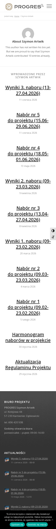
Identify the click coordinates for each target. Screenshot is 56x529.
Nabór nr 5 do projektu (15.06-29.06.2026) (28, 120)
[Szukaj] (41, 6)
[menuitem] (41, 6)
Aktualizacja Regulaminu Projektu (28, 364)
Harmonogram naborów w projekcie (28, 337)
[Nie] (52, 519)
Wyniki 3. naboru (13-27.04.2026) (28, 90)
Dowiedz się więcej (37, 524)
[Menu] (48, 6)
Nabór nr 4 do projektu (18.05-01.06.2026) (28, 153)
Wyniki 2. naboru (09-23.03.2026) (28, 184)
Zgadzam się (17, 524)
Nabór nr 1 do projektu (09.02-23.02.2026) (28, 307)
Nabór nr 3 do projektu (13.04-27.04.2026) (28, 214)
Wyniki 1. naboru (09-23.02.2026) (28, 244)
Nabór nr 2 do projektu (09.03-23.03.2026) (28, 274)
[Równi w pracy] (23, 6)
